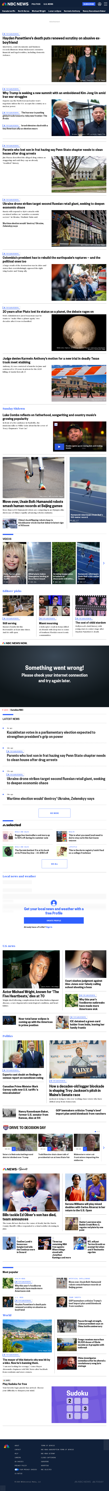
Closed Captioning (48, 1457)
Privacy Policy (21, 1465)
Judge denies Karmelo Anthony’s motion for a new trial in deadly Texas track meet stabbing (51, 360)
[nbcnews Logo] (6, 1446)
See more (54, 813)
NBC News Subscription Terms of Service (57, 1449)
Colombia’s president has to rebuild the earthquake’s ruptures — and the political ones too (51, 259)
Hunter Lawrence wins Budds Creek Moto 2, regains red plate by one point (91, 1225)
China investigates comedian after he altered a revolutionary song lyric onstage (92, 1361)
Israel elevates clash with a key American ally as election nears (25, 127)
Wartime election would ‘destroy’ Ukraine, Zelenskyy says (23, 224)
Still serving (9, 623)
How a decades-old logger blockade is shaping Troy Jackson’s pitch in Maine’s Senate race (76, 1090)
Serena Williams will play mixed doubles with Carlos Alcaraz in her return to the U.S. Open (85, 1207)
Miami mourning (48, 623)
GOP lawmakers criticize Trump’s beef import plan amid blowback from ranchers (81, 1111)
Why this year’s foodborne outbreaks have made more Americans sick (92, 1004)
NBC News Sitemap (48, 1453)
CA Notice (18, 1473)
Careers (18, 1457)
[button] (88, 489)
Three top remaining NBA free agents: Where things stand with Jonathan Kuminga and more (61, 1249)
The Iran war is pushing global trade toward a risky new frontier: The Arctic (25, 115)
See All (54, 864)
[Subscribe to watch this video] (79, 436)
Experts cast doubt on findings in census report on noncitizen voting (23, 1075)
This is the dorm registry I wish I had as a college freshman (86, 851)
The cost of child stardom (90, 622)
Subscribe (45, 1461)
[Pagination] (95, 1131)
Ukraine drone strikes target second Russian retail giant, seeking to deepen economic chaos (53, 205)
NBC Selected (46, 1469)
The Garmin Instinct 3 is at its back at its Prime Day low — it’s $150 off (32, 851)
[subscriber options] (100, 4)
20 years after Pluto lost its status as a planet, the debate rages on (48, 311)
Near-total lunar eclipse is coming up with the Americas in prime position (36, 1022)
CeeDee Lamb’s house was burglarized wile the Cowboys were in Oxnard (26, 1247)
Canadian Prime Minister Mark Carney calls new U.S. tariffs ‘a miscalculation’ (20, 1089)
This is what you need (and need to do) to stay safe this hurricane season (86, 837)
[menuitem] (36, 4)
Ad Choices (19, 1461)
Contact (18, 1449)
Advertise (45, 1465)
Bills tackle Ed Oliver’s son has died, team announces (29, 1216)
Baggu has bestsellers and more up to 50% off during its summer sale (32, 836)
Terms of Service (48, 1445)
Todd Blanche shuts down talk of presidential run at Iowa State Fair (54, 1156)
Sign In (49, 927)
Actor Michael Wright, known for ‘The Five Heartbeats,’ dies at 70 (31, 993)
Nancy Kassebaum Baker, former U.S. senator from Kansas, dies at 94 (34, 1114)
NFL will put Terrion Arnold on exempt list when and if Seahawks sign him (96, 1247)
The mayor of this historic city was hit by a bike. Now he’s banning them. (26, 1361)
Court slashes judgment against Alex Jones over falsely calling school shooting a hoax (83, 984)
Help (16, 1453)
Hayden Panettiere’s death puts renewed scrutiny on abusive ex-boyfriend (51, 40)
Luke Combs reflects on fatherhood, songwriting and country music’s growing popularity (49, 417)
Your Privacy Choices (28, 1469)
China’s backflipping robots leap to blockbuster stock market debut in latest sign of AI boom (41, 523)
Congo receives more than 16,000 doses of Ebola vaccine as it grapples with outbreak (91, 1343)
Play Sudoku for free (15, 1384)
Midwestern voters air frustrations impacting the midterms (86, 1157)
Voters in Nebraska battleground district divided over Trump (18, 1156)
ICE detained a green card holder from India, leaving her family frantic (87, 1024)
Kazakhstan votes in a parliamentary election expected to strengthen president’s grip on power (51, 734)
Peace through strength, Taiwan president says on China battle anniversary (90, 1323)
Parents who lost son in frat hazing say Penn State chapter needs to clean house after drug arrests (53, 151)
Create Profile (54, 920)
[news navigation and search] (106, 4)
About (17, 1445)
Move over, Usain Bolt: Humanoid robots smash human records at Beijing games (33, 503)
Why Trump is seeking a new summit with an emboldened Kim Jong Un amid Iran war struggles (54, 95)
